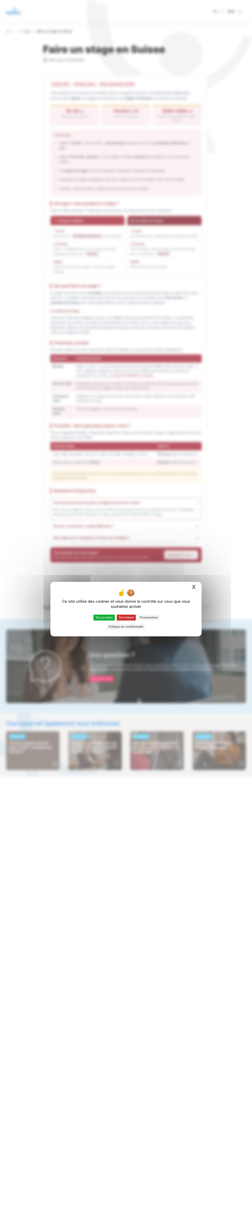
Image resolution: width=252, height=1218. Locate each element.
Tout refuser (126, 617)
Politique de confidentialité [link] (126, 626)
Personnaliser (149, 617)
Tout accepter (104, 617)
